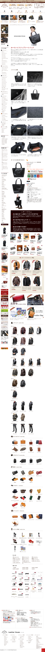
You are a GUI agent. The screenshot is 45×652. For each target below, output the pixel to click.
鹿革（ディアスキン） (5, 154)
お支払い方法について (6, 610)
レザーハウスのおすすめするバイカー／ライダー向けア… (4, 21)
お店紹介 (30, 7)
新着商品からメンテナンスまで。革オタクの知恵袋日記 (15, 8)
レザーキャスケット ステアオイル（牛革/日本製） (26, 253)
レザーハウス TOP (12, 24)
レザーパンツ (3, 64)
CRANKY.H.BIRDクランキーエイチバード (5, 189)
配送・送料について (20, 610)
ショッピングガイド (26, 8)
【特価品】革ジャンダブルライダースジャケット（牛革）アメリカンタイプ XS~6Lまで (37, 272)
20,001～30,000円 (4, 140)
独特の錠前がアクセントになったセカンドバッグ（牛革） (33, 241)
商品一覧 (14, 7)
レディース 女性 (4, 126)
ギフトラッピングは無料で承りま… (31, 21)
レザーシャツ (3, 54)
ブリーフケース (4, 83)
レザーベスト (3, 55)
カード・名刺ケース (22, 642)
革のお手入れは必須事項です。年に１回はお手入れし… (22, 21)
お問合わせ (26, 7)
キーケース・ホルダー (5, 100)
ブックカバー (3, 115)
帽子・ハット (3, 109)
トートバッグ (3, 78)
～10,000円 (3, 137)
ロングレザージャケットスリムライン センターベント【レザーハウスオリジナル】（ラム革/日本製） (37, 288)
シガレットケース (4, 106)
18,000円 (24, 274)
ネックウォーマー (4, 73)
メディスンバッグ (4, 82)
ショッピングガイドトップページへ (36, 627)
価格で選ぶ (18, 7)
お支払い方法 (22, 7)
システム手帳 (29, 638)
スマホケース (3, 97)
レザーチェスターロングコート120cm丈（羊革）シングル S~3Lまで (4, 236)
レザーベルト (3, 101)
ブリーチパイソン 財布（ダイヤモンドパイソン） (19, 253)
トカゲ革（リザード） (5, 167)
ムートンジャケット (4, 61)
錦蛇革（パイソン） (4, 162)
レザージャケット (4, 128)
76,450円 (34, 290)
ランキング (40, 12)
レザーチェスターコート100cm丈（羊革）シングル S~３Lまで (4, 248)
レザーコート (5, 643)
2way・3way (3, 87)
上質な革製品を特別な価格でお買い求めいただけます (40, 21)
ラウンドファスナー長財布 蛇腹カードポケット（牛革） (4, 274)
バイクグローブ (13, 638)
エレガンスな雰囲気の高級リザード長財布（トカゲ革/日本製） (13, 253)
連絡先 (32, 617)
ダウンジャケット (4, 60)
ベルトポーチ (3, 105)
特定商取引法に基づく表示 (39, 646)
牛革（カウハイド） (4, 149)
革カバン (4, 12)
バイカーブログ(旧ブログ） (39, 638)
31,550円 (13, 273)
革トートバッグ (20, 24)
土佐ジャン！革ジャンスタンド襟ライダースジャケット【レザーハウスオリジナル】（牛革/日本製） (26, 288)
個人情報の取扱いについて (39, 647)
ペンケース (3, 117)
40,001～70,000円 (4, 142)
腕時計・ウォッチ (4, 104)
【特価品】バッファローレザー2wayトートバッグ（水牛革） (39, 241)
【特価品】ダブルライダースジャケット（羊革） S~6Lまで (4, 261)
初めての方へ (10, 7)
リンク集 (37, 643)
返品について (33, 610)
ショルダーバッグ (4, 77)
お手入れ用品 (3, 123)
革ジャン (11, 12)
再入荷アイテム (33, 12)
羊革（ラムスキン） (4, 155)
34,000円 (34, 274)
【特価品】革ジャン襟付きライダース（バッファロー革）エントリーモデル (26, 272)
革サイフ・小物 (18, 12)
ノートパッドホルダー (5, 120)
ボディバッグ (3, 79)
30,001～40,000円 (4, 141)
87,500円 (24, 290)
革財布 (3, 94)
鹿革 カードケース (26, 240)
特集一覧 (26, 12)
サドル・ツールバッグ (5, 67)
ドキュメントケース (4, 116)
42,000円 (13, 289)
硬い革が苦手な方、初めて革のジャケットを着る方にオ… (13, 21)
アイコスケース (21, 644)
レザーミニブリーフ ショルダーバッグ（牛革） (33, 253)
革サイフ (3, 129)
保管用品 (29, 642)
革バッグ (3, 132)
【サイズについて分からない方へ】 (32, 187)
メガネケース (3, 110)
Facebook (37, 639)
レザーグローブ (4, 72)
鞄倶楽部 (3, 222)
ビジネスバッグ (4, 86)
